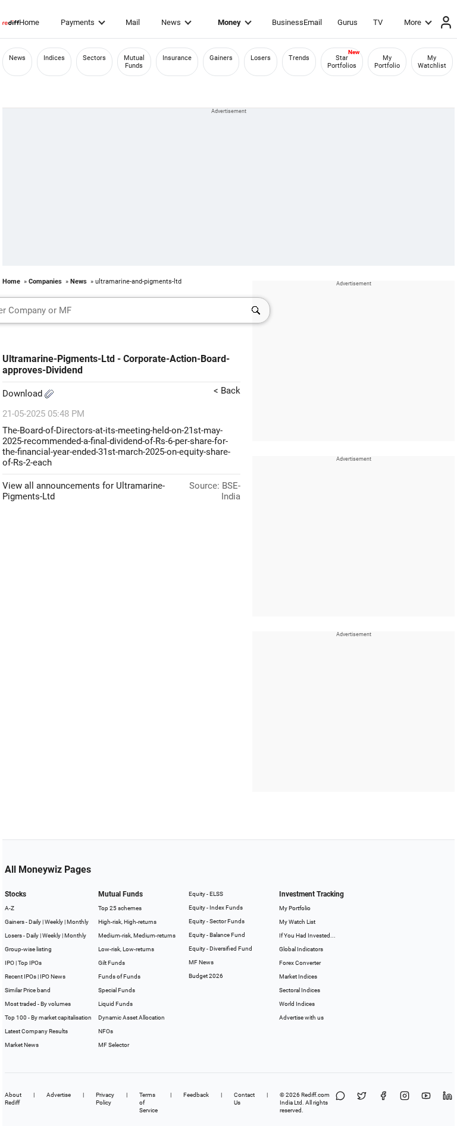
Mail (133, 22)
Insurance (177, 58)
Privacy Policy (105, 1098)
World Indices (297, 1004)
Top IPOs (30, 963)
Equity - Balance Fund (217, 935)
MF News (201, 962)
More (412, 22)
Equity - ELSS (206, 894)
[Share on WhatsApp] (340, 1102)
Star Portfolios (341, 62)
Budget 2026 (206, 976)
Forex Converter (300, 963)
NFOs (105, 1031)
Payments (78, 22)
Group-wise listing (28, 949)
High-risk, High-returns (127, 922)
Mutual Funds (134, 62)
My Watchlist (432, 62)
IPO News (52, 976)
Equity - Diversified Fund (220, 948)
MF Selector (113, 1045)
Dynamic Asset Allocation (131, 1017)
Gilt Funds (111, 963)
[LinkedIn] (447, 1102)
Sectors (94, 58)
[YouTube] (426, 1102)
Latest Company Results (36, 1031)
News (171, 22)
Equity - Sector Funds (217, 921)
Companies (45, 281)
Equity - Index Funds (216, 907)
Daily (35, 922)
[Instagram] (404, 1102)
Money (229, 22)
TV (378, 22)
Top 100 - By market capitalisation (48, 1017)
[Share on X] (362, 1102)
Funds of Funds (119, 976)
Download (23, 393)
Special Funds (116, 990)
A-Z (9, 908)
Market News (22, 1045)
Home (29, 22)
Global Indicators (301, 949)
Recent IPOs (20, 976)
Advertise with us (301, 1017)
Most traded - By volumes (38, 1004)
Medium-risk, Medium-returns (137, 935)
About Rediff (13, 1098)
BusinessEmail (297, 22)
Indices (54, 58)
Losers (261, 58)
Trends (299, 58)
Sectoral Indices (299, 990)
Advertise (58, 1095)
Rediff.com (315, 1095)
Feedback (196, 1095)
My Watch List (297, 922)
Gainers (221, 58)
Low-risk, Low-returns (126, 949)
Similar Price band (28, 990)
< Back (227, 390)
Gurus (347, 22)
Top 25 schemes (120, 908)
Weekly (54, 922)
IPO (9, 963)
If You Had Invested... (307, 935)
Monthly (78, 922)
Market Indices (298, 976)
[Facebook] (383, 1102)
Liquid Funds (115, 1004)
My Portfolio (387, 62)
